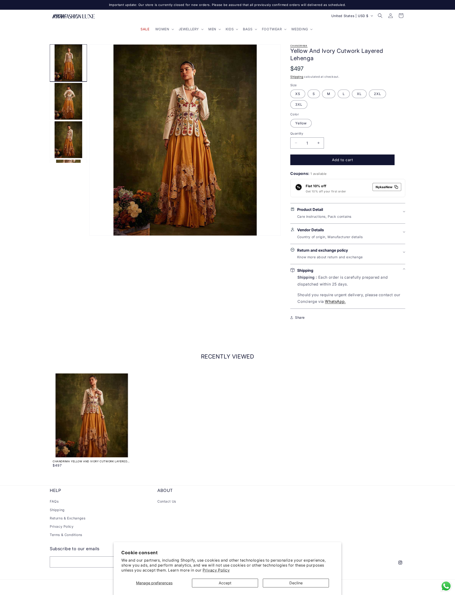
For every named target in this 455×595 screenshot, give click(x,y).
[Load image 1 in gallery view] (68, 63)
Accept (225, 583)
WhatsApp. (335, 301)
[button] (164, 29)
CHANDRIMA (299, 45)
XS (297, 94)
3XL (298, 104)
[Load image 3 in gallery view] (68, 139)
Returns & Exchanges (67, 518)
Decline (296, 583)
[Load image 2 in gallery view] (68, 101)
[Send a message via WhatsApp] (446, 586)
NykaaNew (384, 187)
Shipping (296, 76)
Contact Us (166, 501)
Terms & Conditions (66, 535)
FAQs (54, 501)
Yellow (301, 123)
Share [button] (300, 317)
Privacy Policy (216, 570)
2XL (377, 94)
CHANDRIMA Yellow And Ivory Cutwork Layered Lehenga (90, 461)
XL (359, 94)
